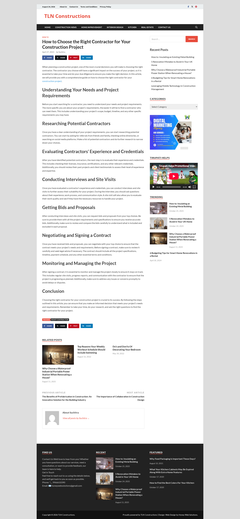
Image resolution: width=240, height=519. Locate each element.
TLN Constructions (67, 16)
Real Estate (147, 27)
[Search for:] (174, 39)
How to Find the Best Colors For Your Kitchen (172, 482)
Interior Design (115, 27)
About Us (63, 7)
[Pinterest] (196, 6)
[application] (174, 176)
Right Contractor (59, 320)
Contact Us (73, 7)
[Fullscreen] (194, 187)
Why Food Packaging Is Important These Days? (173, 458)
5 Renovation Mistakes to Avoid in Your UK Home (181, 220)
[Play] (153, 187)
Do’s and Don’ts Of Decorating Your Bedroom (127, 348)
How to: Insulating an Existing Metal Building (172, 57)
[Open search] (196, 27)
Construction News (66, 27)
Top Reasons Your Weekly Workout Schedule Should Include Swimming (91, 349)
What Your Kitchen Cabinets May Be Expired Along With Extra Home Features (172, 471)
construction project (52, 81)
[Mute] (189, 187)
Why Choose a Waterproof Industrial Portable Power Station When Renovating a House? (57, 373)
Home (47, 27)
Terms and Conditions (89, 7)
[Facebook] (188, 6)
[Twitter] (192, 6)
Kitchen (132, 27)
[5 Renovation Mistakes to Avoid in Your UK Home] (158, 219)
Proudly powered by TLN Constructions (140, 515)
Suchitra (62, 52)
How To (45, 37)
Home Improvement (91, 27)
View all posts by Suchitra (75, 418)
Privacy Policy (105, 7)
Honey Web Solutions (188, 515)
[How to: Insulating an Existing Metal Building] (158, 203)
